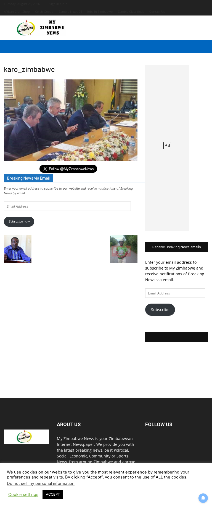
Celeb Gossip (44, 11)
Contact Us (157, 11)
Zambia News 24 (70, 11)
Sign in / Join (58, 4)
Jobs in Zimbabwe (100, 11)
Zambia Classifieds (131, 11)
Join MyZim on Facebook (176, 337)
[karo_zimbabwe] (70, 159)
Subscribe (160, 309)
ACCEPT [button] (53, 494)
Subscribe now (19, 221)
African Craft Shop (17, 11)
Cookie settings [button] (23, 494)
